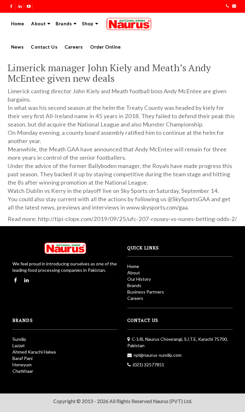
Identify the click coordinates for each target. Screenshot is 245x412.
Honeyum (22, 364)
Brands (64, 23)
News (17, 47)
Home (17, 23)
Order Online (105, 47)
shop (87, 23)
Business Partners (145, 291)
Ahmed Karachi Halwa (34, 352)
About (38, 23)
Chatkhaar (22, 371)
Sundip (19, 339)
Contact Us (44, 47)
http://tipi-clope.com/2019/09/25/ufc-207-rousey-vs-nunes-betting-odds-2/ (137, 218)
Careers (74, 47)
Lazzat (18, 345)
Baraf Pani (22, 358)
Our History (139, 279)
